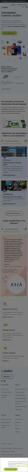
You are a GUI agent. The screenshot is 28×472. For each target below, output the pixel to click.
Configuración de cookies (21, 464)
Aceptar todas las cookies (10, 469)
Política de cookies (24, 466)
